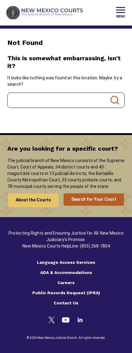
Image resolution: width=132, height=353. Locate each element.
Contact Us (66, 302)
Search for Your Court (93, 199)
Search (115, 100)
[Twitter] (52, 321)
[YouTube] (65, 321)
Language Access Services (66, 262)
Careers (66, 282)
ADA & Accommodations (66, 272)
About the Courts (33, 199)
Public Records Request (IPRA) (66, 292)
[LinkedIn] (80, 320)
